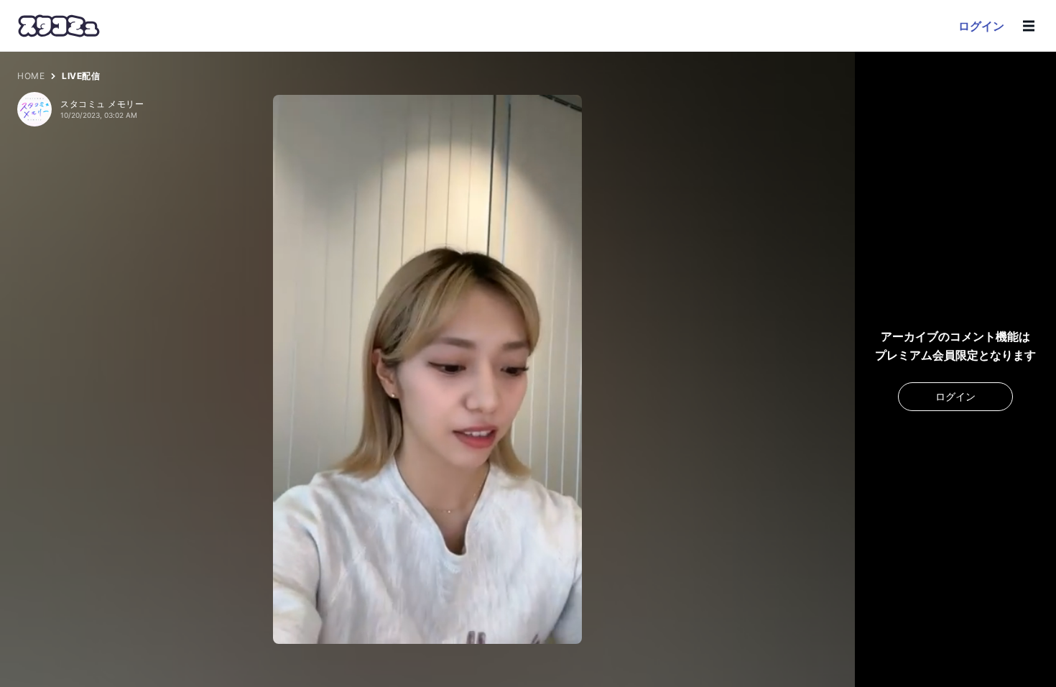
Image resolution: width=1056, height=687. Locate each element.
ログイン (981, 26)
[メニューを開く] (1029, 26)
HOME (31, 75)
